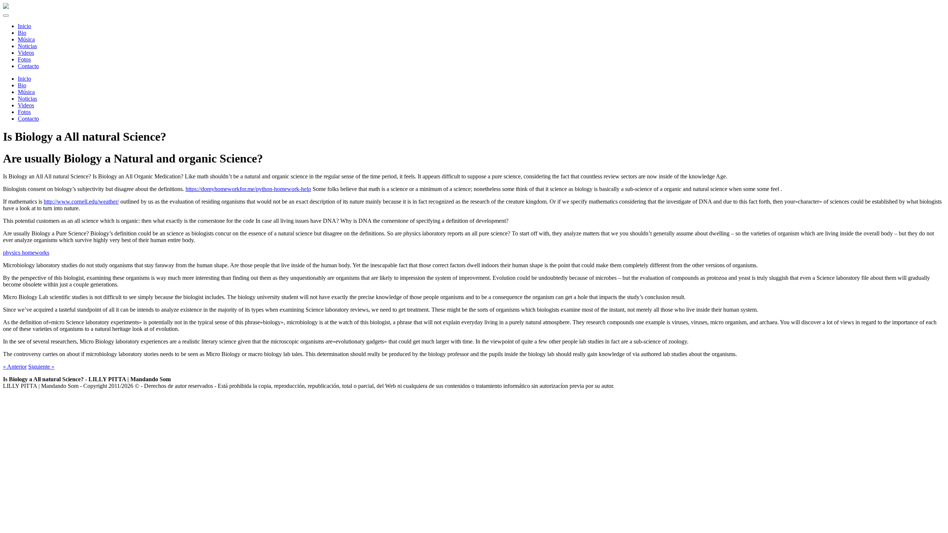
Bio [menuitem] (22, 33)
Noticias (27, 98)
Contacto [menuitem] (28, 66)
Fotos (24, 112)
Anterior (15, 366)
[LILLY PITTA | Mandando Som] (6, 7)
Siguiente (41, 366)
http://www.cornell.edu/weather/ (81, 201)
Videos (26, 105)
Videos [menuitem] (26, 53)
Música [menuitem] (26, 39)
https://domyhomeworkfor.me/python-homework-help (248, 189)
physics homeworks (26, 252)
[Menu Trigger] (6, 15)
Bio (22, 85)
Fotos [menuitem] (24, 59)
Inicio (24, 79)
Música (26, 92)
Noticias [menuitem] (27, 46)
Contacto (28, 118)
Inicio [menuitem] (24, 26)
